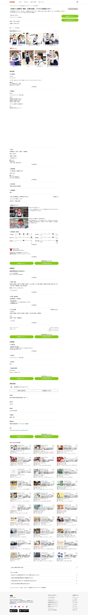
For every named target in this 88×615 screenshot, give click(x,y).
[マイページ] (77, 2)
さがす (20, 2)
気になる (26, 2)
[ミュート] (27, 216)
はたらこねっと (75, 606)
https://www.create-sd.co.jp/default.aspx (19, 430)
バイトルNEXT (74, 599)
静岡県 (21, 587)
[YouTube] (19, 606)
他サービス (41, 2)
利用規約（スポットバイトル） (53, 604)
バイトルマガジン (75, 602)
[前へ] (55, 31)
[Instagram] (11, 606)
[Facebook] (15, 606)
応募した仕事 (33, 2)
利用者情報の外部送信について (53, 602)
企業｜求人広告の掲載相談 (52, 609)
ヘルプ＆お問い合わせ (51, 597)
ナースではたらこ (75, 608)
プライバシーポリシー (51, 599)
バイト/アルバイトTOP (14, 587)
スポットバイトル (75, 597)
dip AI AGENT (74, 600)
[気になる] (30, 446)
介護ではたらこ (75, 609)
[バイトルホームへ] (12, 2)
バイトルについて (51, 608)
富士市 (25, 587)
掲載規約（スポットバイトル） (53, 606)
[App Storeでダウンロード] (14, 610)
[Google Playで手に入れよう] (24, 610)
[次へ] (58, 31)
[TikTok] (27, 606)
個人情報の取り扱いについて (52, 600)
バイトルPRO (74, 604)
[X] (23, 606)
